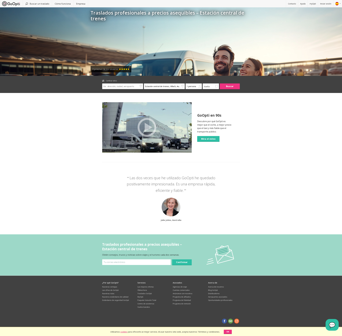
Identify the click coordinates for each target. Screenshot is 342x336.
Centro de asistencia (145, 303)
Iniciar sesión (325, 3)
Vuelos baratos (143, 307)
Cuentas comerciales (181, 290)
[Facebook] (224, 321)
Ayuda (303, 3)
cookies (123, 331)
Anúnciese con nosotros (182, 293)
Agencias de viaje (180, 287)
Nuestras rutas (108, 293)
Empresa (80, 3)
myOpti (313, 3)
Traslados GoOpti (144, 293)
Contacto (292, 3)
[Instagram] (236, 321)
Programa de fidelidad (182, 300)
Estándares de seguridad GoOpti (115, 300)
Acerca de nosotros (216, 287)
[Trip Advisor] (230, 321)
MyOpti (140, 297)
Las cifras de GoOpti (110, 290)
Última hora (142, 290)
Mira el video (208, 138)
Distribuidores (214, 293)
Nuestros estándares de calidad (115, 297)
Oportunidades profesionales (220, 300)
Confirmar (182, 262)
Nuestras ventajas (109, 287)
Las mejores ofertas (145, 287)
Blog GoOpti (213, 290)
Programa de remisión (182, 303)
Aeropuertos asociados (217, 297)
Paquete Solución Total (146, 300)
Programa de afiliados (182, 297)
